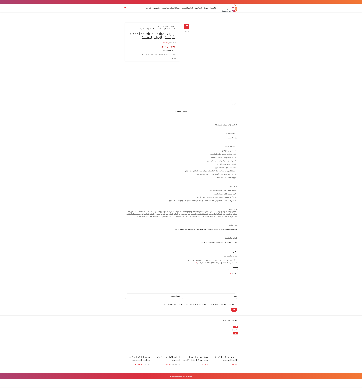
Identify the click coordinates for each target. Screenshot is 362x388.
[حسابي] (129, 8)
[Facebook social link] (236, 1)
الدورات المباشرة (164, 26)
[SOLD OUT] (224, 338)
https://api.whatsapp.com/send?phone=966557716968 (219, 242)
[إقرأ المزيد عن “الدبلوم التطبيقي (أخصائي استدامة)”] (177, 353)
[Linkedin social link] (228, 1)
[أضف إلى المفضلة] (219, 353)
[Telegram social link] (226, 1)
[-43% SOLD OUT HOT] (138, 338)
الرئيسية (173, 26)
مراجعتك (233, 274)
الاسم (235, 296)
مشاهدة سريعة (229, 353)
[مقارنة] (224, 353)
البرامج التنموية (164, 54)
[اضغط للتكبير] (233, 102)
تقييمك (235, 267)
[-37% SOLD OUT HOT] (167, 338)
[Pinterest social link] (231, 1)
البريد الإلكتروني (174, 296)
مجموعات (144, 54)
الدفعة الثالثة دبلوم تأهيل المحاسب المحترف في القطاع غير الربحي (139, 360)
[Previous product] (133, 28)
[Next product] (129, 28)
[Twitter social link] (233, 1)
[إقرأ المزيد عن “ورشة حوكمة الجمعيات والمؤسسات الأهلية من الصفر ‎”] (206, 353)
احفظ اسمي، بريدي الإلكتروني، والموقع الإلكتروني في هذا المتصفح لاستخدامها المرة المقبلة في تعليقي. (199, 304)
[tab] (185, 111)
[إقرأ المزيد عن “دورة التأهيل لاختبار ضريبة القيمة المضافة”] (234, 353)
